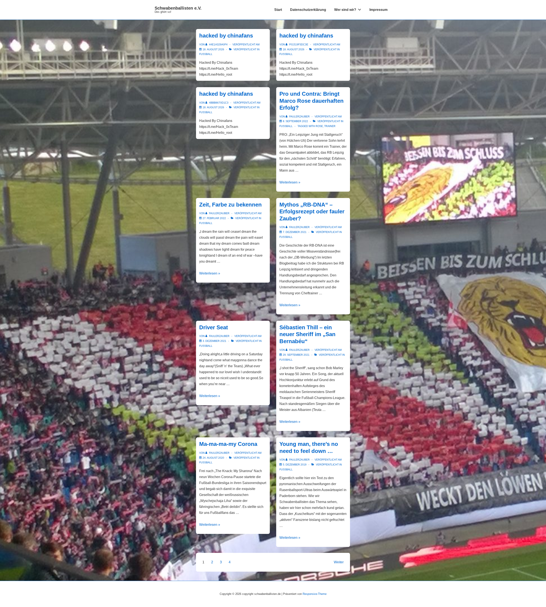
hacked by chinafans (226, 35)
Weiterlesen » (289, 182)
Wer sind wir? (345, 10)
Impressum (378, 10)
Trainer (329, 126)
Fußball (205, 54)
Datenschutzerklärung (308, 10)
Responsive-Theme (315, 593)
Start (278, 10)
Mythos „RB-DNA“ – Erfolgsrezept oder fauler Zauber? (311, 211)
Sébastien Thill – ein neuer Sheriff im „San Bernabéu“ (307, 334)
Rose (319, 126)
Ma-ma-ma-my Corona (228, 444)
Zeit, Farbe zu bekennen (230, 204)
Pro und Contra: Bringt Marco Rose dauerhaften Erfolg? (311, 101)
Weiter (339, 562)
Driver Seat (213, 327)
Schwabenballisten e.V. (178, 8)
